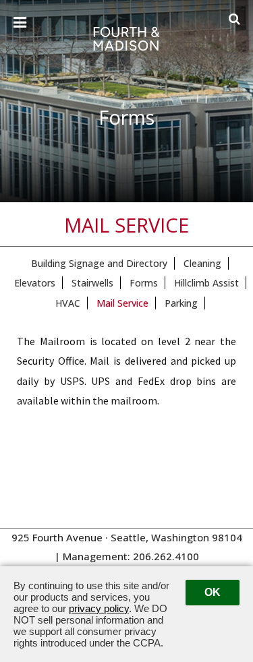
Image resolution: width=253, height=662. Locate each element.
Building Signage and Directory (99, 263)
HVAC (67, 303)
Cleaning (202, 263)
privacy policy (99, 608)
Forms (144, 282)
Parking (181, 303)
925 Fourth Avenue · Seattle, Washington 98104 (126, 537)
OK (212, 592)
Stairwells (92, 282)
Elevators (34, 282)
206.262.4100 (166, 556)
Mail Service (122, 303)
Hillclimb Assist (206, 282)
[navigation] (20, 22)
